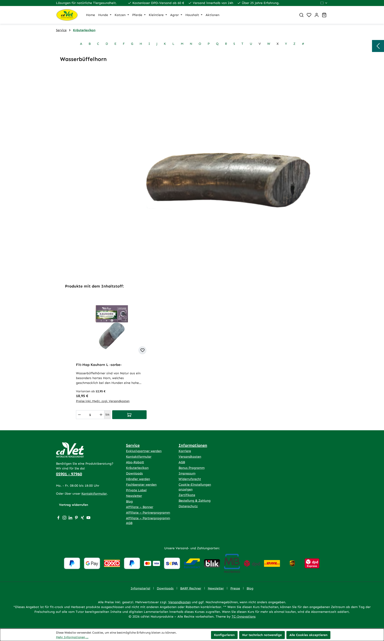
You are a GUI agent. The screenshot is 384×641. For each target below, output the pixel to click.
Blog (129, 501)
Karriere (185, 451)
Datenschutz (188, 506)
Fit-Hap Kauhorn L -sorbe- (99, 364)
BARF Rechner (190, 588)
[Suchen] (301, 15)
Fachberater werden (141, 484)
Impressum (187, 473)
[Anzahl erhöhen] (101, 414)
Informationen (193, 445)
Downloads (134, 473)
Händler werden (138, 479)
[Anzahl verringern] (79, 414)
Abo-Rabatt (135, 462)
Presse (235, 588)
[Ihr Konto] (316, 15)
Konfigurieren (224, 635)
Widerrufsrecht (190, 479)
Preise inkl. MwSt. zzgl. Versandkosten (103, 401)
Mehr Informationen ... (72, 637)
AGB (182, 462)
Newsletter (134, 496)
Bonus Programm (192, 468)
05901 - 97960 (69, 473)
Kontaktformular (94, 493)
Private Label (136, 490)
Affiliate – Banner (139, 507)
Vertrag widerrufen (73, 505)
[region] (192, 352)
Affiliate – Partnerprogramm (148, 512)
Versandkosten (190, 456)
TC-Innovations (244, 616)
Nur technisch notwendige (262, 635)
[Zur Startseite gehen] (67, 15)
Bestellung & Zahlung (195, 500)
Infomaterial (140, 588)
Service (133, 445)
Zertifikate (187, 495)
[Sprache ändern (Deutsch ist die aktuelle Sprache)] (324, 3)
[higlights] (378, 46)
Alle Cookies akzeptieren (308, 635)
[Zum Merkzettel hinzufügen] (142, 350)
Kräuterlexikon (137, 468)
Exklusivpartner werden (144, 451)
